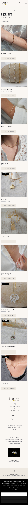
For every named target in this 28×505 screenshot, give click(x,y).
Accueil (2, 10)
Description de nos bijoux (14, 425)
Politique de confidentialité (14, 442)
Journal (14, 429)
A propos (14, 419)
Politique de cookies (14, 444)
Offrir (14, 464)
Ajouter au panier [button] (9, 58)
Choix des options (8, 95)
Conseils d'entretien (14, 423)
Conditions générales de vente (14, 440)
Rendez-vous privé (14, 427)
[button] (26, 3)
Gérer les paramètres (14, 501)
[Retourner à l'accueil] (5, 3)
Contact (14, 421)
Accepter (14, 494)
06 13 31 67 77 (15, 410)
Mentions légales (14, 437)
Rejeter (14, 498)
